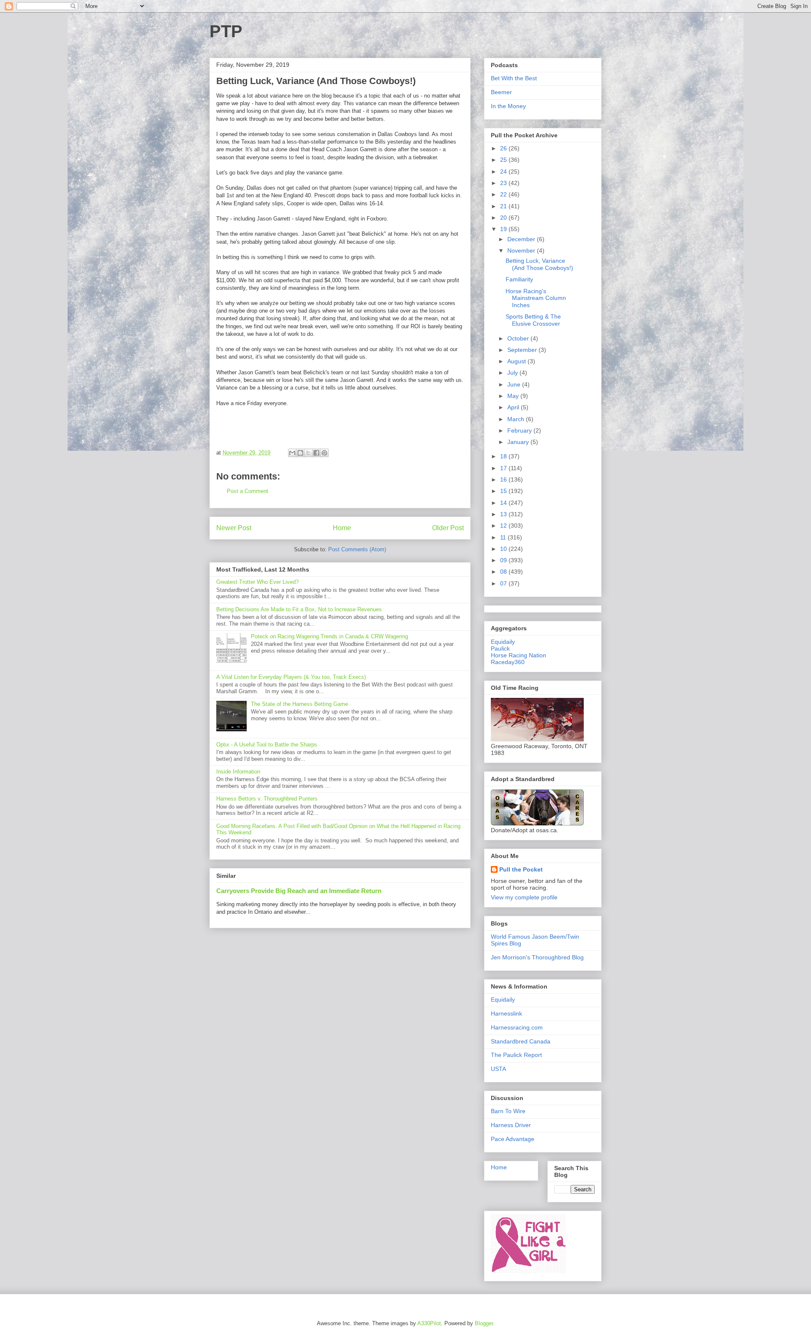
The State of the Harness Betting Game (299, 704)
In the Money (508, 106)
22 (504, 194)
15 (504, 491)
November (522, 250)
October (519, 338)
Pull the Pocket (521, 869)
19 (504, 229)
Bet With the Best (514, 78)
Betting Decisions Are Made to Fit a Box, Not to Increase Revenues (299, 609)
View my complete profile (524, 897)
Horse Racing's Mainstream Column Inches (536, 298)
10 (504, 548)
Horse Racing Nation (518, 655)
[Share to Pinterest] (324, 453)
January (519, 441)
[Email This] (292, 453)
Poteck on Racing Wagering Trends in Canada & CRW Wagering (329, 636)
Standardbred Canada (520, 1041)
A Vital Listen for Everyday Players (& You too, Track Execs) (291, 677)
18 (504, 456)
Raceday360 (508, 662)
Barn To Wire (508, 1111)
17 (504, 468)
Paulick (500, 648)
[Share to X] (308, 453)
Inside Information (238, 771)
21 (504, 206)
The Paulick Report (516, 1054)
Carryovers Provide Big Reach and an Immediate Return (298, 890)
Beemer (501, 92)
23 (504, 183)
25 (504, 159)
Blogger (484, 1323)
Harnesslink (506, 1013)
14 (504, 502)
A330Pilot (429, 1323)
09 (504, 560)
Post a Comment (247, 491)
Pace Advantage (512, 1139)
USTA (498, 1068)
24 (504, 171)
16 (504, 479)
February (520, 430)
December (522, 239)
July (513, 372)
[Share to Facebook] (316, 453)
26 (504, 148)
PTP (226, 31)
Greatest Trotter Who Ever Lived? (257, 582)
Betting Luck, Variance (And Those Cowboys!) (539, 264)
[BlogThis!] (300, 453)
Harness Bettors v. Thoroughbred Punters (267, 798)
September (523, 349)
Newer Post (233, 527)
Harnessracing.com (517, 1027)
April (514, 407)
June (514, 384)
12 (504, 525)
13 (504, 514)
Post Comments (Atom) (357, 549)
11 (504, 537)
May (513, 395)
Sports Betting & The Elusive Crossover (533, 320)
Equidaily (503, 641)
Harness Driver (511, 1125)
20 (504, 217)
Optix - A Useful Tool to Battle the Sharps (266, 744)
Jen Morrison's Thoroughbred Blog (537, 957)
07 (504, 583)
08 (504, 571)
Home (342, 527)
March (516, 419)
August (517, 361)
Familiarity (519, 279)
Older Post (448, 527)
